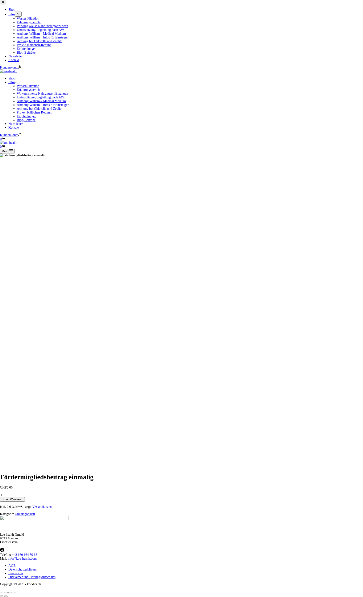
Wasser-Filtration (28, 86)
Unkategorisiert (25, 514)
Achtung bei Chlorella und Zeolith (39, 108)
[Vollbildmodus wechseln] (6, 592)
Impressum (15, 573)
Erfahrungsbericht (29, 89)
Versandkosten (42, 507)
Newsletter (15, 123)
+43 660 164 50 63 (24, 554)
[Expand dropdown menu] (18, 83)
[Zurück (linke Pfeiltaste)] (1, 596)
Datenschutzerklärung (22, 569)
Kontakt (13, 127)
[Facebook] (2, 551)
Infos (11, 82)
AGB (12, 565)
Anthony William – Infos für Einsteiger (42, 105)
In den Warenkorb (12, 499)
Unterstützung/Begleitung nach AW (40, 97)
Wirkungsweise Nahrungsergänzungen (42, 93)
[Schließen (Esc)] (14, 592)
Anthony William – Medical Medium (41, 101)
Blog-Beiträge (26, 120)
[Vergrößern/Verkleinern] (1, 592)
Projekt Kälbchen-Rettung (34, 112)
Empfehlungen (26, 116)
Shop (11, 78)
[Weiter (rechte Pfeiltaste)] (6, 596)
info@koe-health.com (22, 558)
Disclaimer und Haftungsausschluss (31, 577)
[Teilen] (10, 592)
